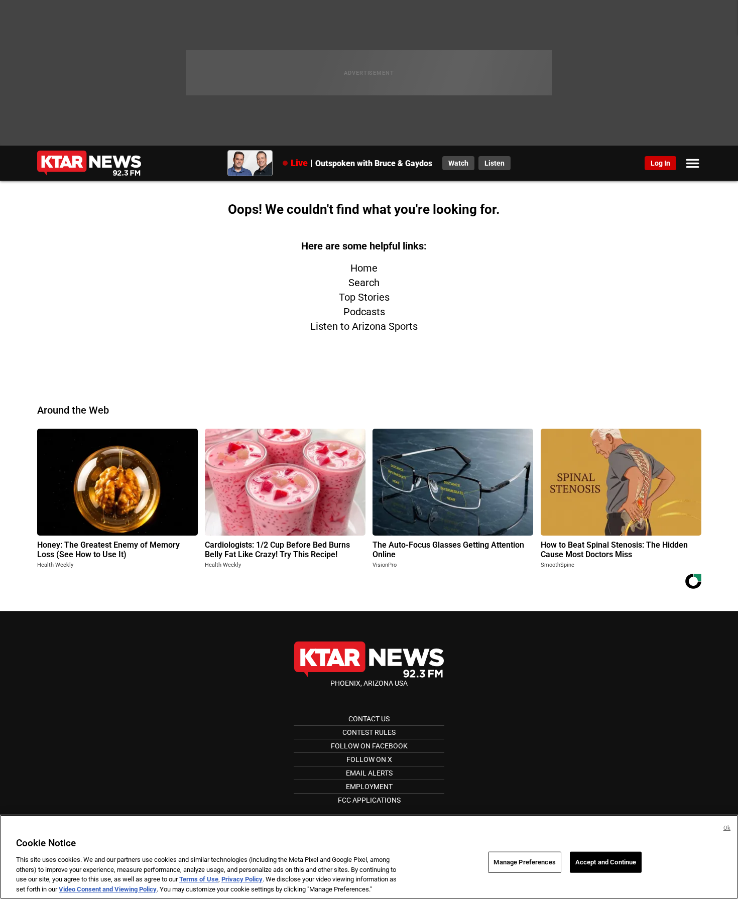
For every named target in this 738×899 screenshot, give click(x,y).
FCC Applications (369, 800)
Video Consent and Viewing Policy (108, 888)
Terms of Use (198, 879)
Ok (726, 828)
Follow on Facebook (369, 746)
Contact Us (369, 719)
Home (364, 268)
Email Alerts (369, 773)
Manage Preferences (524, 862)
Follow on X (369, 759)
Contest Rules (369, 732)
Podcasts (364, 312)
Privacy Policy (242, 879)
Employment (369, 787)
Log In (660, 163)
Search (364, 283)
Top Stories (364, 297)
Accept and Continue (605, 862)
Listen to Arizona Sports (364, 326)
